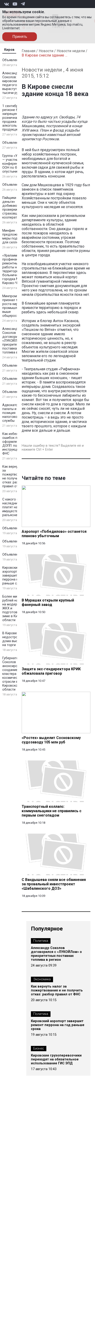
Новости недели (71, 51)
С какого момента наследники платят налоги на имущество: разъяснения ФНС (16, 507)
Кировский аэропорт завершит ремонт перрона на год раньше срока (16, 575)
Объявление (12, 60)
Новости (46, 51)
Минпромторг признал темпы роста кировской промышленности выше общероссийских (16, 306)
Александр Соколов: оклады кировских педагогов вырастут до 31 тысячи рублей (16, 83)
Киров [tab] (9, 50)
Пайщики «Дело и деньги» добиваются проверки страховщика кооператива (16, 207)
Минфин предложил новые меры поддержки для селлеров (16, 236)
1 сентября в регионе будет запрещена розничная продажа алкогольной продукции (13, 118)
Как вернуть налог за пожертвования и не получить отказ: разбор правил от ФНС (16, 476)
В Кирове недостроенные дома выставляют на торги (16, 639)
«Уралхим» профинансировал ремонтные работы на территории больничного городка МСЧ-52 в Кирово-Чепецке (16, 269)
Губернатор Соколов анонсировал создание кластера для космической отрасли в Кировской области (12, 673)
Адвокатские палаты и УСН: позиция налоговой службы (13, 413)
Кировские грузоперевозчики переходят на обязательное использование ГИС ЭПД (56, 1059)
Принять (19, 37)
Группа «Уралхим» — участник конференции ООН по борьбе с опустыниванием (16, 164)
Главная (28, 51)
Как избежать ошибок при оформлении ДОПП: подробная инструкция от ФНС (16, 443)
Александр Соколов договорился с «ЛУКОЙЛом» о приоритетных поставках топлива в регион (16, 340)
